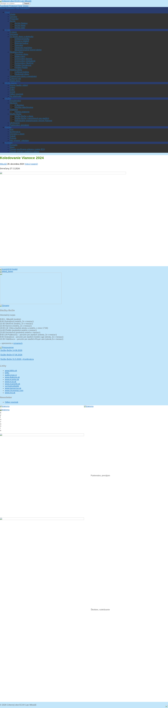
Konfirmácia (15, 132)
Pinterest (13, 6)
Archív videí (20, 28)
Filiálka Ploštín (21, 67)
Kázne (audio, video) (19, 85)
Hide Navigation (22, 8)
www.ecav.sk (10, 382)
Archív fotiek (20, 25)
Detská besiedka (22, 39)
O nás (7, 30)
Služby (8, 98)
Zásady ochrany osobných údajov (24, 152)
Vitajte (12, 14)
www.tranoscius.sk (13, 388)
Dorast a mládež (22, 41)
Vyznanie (14, 34)
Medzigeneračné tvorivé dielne (28, 50)
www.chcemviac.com (14, 390)
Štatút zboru (15, 81)
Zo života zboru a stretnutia (21, 37)
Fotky (12, 90)
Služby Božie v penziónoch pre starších (32, 118)
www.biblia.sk (11, 371)
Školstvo (13, 103)
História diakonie (22, 112)
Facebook (4, 6)
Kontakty (9, 143)
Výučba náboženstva (24, 107)
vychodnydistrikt (12, 386)
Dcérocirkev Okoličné (24, 63)
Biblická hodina (21, 43)
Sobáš (12, 136)
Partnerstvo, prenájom (19, 125)
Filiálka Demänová (23, 65)
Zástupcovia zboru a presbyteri (23, 76)
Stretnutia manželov (23, 48)
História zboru (16, 70)
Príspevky (14, 19)
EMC (7, 373)
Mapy (12, 147)
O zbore (13, 32)
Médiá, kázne (11, 83)
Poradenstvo (15, 101)
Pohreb (13, 138)
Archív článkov (21, 23)
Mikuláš (3, 164)
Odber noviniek (16, 94)
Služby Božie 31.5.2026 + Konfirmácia (17, 356)
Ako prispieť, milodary (19, 140)
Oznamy (13, 17)
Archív (12, 21)
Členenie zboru (21, 54)
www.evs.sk (10, 393)
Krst (11, 129)
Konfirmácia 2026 (8, 361)
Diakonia (14, 110)
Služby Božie (15, 114)
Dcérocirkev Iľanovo (23, 59)
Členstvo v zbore (17, 134)
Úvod (7, 12)
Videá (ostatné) (31, 164)
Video (12, 87)
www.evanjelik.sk (12, 384)
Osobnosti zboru (22, 74)
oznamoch (18, 343)
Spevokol (19, 45)
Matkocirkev (20, 56)
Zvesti (12, 92)
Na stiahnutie (15, 96)
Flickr (19, 6)
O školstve (19, 105)
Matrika (8, 127)
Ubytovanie (15, 123)
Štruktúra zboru (16, 52)
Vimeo (25, 6)
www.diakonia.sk (12, 377)
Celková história (22, 72)
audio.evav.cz (11, 375)
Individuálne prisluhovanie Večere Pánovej (33, 121)
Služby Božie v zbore (24, 116)
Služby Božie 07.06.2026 (11, 352)
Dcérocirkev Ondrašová (25, 61)
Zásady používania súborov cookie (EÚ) (27, 149)
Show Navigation (7, 8)
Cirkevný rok (15, 79)
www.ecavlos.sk (12, 379)
